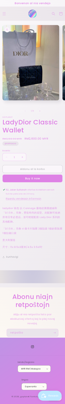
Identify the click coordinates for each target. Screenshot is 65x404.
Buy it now (32, 178)
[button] (4, 13)
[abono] (54, 333)
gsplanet (25, 396)
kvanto (6, 150)
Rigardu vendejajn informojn (23, 198)
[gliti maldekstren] (25, 111)
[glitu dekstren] (40, 111)
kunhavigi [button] (12, 256)
